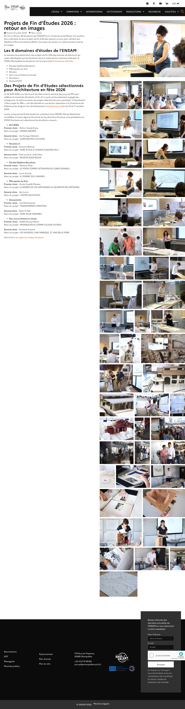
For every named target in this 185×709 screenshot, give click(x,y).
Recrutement (10, 651)
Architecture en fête (55, 106)
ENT (6, 656)
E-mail (151, 643)
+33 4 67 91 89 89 (83, 661)
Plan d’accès (45, 658)
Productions (133, 11)
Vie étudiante (114, 11)
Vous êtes (170, 11)
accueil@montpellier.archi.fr (87, 664)
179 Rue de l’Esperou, (84, 653)
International (94, 11)
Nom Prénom (154, 634)
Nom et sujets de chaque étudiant (27, 237)
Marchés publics (12, 666)
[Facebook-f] (154, 3)
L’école (55, 11)
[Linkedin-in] (167, 3)
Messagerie (9, 661)
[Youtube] (160, 3)
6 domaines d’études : (63, 61)
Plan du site (44, 663)
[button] (182, 12)
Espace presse (46, 654)
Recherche (155, 11)
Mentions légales (101, 703)
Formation (73, 11)
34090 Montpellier (83, 656)
